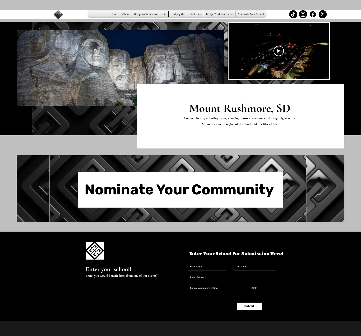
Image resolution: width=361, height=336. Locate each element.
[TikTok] (293, 14)
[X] (323, 14)
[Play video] (278, 51)
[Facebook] (313, 14)
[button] (150, 14)
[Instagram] (303, 14)
